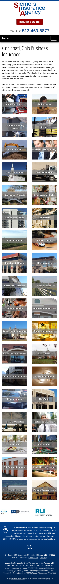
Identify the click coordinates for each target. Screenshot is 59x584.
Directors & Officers (14, 263)
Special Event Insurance (44, 467)
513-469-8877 (35, 30)
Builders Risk (14, 149)
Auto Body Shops (14, 104)
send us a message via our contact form (37, 539)
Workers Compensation (44, 490)
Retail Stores (44, 444)
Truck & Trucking (14, 490)
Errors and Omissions (14, 286)
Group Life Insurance (44, 331)
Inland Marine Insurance (15, 376)
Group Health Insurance (14, 331)
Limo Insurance (14, 399)
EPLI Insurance (44, 263)
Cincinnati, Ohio (20, 563)
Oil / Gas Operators (14, 422)
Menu (5, 38)
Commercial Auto (44, 172)
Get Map (43, 558)
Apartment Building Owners (14, 126)
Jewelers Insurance (44, 376)
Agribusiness (44, 104)
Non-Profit (44, 399)
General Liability (15, 308)
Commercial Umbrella (44, 195)
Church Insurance (14, 172)
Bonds (44, 127)
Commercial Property (15, 195)
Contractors (44, 218)
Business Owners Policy (44, 149)
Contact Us (33, 558)
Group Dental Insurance (44, 308)
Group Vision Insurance (14, 354)
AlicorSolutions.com (18, 578)
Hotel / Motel (44, 354)
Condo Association (14, 218)
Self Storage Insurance (15, 467)
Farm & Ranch (44, 286)
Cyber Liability (44, 240)
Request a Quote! (29, 21)
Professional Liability (44, 422)
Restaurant (14, 444)
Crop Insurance (14, 240)
